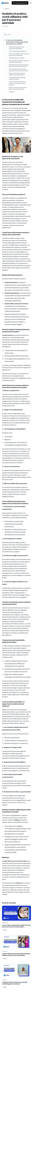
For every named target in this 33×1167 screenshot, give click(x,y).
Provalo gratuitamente (20, 3)
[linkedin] (6, 1161)
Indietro (7, 8)
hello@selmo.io (6, 1153)
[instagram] (9, 1161)
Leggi (4, 930)
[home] (5, 3)
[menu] (30, 3)
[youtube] (13, 1161)
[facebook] (2, 1161)
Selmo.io (4, 133)
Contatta (7, 1013)
